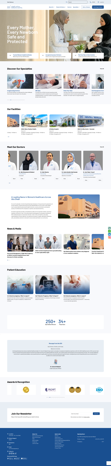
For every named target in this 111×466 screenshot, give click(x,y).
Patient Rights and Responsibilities (62, 440)
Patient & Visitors (60, 7)
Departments (58, 437)
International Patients (59, 445)
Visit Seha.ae (10, 2)
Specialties (75, 7)
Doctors (69, 7)
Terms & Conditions (59, 446)
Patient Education (59, 438)
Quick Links (58, 434)
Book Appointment (97, 7)
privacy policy (87, 417)
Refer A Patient (58, 443)
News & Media (35, 440)
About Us (51, 7)
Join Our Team (35, 443)
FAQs (33, 438)
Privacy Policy (58, 448)
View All (102, 68)
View (22, 178)
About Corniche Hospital (37, 435)
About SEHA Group (36, 437)
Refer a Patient (86, 7)
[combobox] (77, 2)
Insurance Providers (59, 441)
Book (14, 178)
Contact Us (34, 441)
